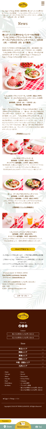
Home (7, 372)
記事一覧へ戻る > (23, 296)
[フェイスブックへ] (23, 326)
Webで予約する (22, 249)
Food (6, 381)
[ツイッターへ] (20, 326)
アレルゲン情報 (26, 385)
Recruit (23, 374)
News (22, 372)
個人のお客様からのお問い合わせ (23, 334)
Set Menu (8, 385)
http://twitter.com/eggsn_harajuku (14, 275)
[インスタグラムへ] (26, 326)
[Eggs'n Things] (23, 6)
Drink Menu (8, 383)
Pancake (7, 379)
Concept (7, 374)
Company (23, 381)
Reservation (24, 376)
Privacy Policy (25, 379)
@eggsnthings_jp (18, 277)
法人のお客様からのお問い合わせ (23, 337)
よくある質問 (25, 383)
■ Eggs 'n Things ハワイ (11, 399)
